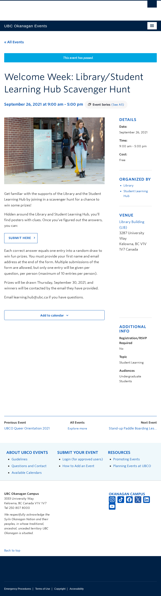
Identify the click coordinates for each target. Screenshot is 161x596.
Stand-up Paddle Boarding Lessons (133, 428)
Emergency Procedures (17, 588)
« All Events (14, 42)
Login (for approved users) (82, 459)
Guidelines (19, 459)
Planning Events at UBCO (132, 466)
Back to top (12, 550)
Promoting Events (126, 459)
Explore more (77, 428)
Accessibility (77, 588)
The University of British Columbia (69, 9)
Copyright (59, 588)
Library (128, 185)
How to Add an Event (78, 466)
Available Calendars (27, 472)
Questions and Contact (29, 466)
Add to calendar (52, 315)
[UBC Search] (152, 5)
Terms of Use (42, 588)
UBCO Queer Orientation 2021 (27, 428)
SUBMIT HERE (20, 238)
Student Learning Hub (135, 193)
